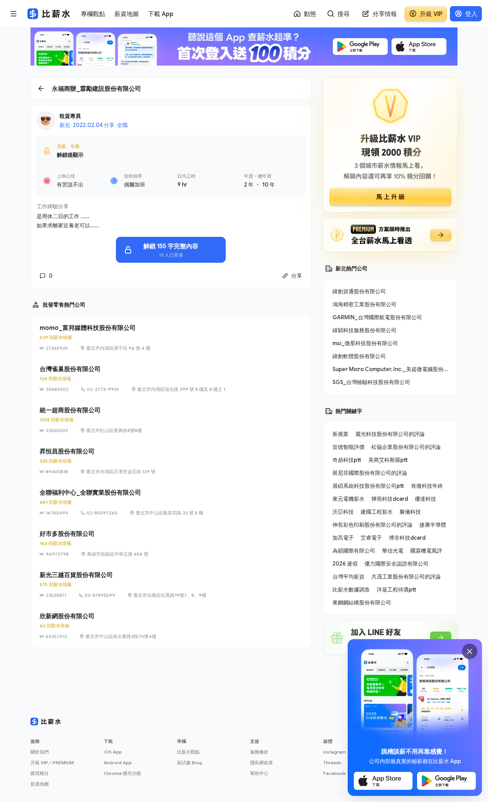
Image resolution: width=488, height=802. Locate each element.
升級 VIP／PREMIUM (52, 762)
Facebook (334, 773)
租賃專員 (70, 116)
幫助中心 (259, 773)
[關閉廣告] (469, 651)
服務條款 (259, 752)
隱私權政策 (261, 762)
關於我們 (39, 752)
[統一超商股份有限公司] (171, 420)
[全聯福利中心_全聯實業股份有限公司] (171, 502)
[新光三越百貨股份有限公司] (171, 585)
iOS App (113, 752)
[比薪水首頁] (45, 721)
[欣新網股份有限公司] (171, 626)
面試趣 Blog (189, 762)
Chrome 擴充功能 (122, 773)
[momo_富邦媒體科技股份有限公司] (171, 337)
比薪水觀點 (188, 752)
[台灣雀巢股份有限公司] (171, 379)
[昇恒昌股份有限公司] (171, 461)
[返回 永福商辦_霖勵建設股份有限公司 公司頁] (170, 88)
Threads (332, 762)
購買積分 (39, 773)
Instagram (334, 752)
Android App (118, 762)
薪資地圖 (39, 784)
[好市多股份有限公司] (171, 543)
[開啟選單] (13, 13)
